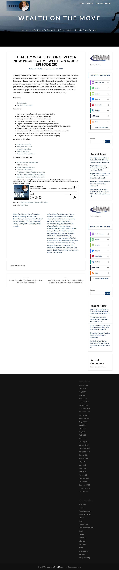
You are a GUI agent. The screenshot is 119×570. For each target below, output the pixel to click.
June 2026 (82, 389)
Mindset (73, 238)
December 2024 (84, 448)
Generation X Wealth (30, 219)
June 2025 (82, 428)
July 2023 (82, 462)
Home (82, 3)
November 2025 (84, 412)
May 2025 (82, 432)
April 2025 (82, 435)
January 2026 (83, 405)
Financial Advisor (33, 214)
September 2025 (84, 418)
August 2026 (83, 385)
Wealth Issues (57, 250)
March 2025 (83, 438)
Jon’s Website (22, 103)
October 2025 (83, 415)
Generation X (17, 219)
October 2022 (83, 491)
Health (15, 221)
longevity (66, 238)
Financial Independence (63, 221)
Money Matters (52, 240)
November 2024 (84, 452)
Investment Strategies (63, 236)
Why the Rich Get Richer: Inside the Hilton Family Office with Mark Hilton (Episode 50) (100, 176)
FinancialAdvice (52, 226)
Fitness (29, 216)
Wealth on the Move (39, 69)
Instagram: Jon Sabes (24, 147)
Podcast (71, 243)
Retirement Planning (54, 248)
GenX (40, 219)
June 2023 (82, 465)
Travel (15, 224)
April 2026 (82, 395)
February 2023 (84, 478)
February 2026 (84, 402)
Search (92, 138)
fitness (63, 228)
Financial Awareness (60, 219)
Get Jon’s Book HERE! (25, 105)
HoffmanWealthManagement (57, 233)
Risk (64, 248)
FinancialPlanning (53, 228)
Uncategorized (23, 224)
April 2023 (82, 472)
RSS (22, 205)
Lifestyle (29, 221)
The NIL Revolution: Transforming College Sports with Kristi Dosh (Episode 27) (26, 280)
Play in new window (26, 202)
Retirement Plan (68, 245)
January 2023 (83, 481)
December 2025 (84, 408)
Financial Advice (60, 216)
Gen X (35, 216)
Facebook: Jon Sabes (24, 144)
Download (38, 202)
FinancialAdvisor (64, 226)
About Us (90, 3)
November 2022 (84, 488)
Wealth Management (70, 250)
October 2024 (83, 455)
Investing (22, 221)
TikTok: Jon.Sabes (23, 151)
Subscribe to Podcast (103, 3)
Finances (50, 216)
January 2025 (83, 445)
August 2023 (83, 458)
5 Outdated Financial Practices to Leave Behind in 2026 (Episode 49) (100, 184)
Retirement (36, 221)
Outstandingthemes (74, 567)
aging (49, 214)
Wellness (32, 224)
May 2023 (82, 468)
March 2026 (83, 398)
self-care (69, 248)
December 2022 (84, 485)
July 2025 (82, 425)
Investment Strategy (54, 238)
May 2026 (82, 392)
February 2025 (84, 442)
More (26, 205)
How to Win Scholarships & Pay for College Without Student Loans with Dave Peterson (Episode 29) (66, 280)
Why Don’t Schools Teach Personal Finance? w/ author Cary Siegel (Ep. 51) (99, 168)
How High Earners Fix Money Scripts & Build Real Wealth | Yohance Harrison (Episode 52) (100, 160)
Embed (45, 202)
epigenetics (64, 214)
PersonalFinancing (61, 243)
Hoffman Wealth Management (63, 231)
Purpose (50, 245)
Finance (24, 214)
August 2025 (83, 422)
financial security (67, 224)
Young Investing (84, 558)
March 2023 (83, 475)
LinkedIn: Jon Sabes (24, 149)
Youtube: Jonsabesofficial (25, 154)
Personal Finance (65, 240)
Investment (51, 236)
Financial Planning (19, 216)
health (68, 228)
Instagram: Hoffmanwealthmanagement (31, 177)
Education (16, 214)
